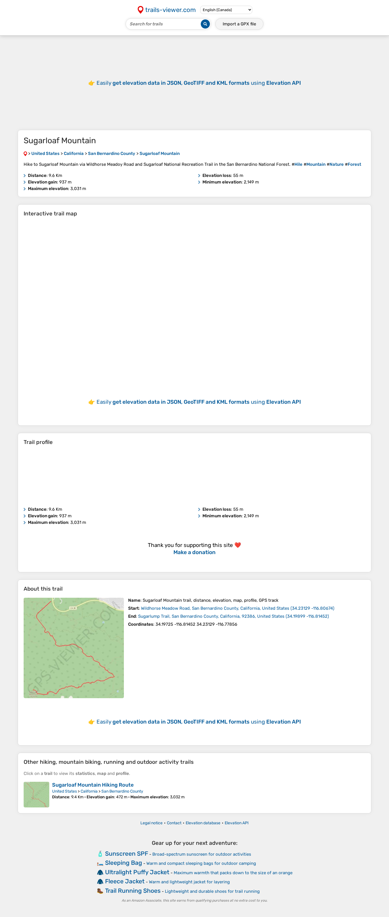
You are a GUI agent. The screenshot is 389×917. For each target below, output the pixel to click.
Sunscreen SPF (126, 853)
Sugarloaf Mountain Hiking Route (93, 785)
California (89, 791)
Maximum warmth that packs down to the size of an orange (233, 872)
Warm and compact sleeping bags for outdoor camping (201, 863)
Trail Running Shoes (133, 890)
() (237, 608)
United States (64, 791)
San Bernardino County (122, 791)
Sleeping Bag (123, 862)
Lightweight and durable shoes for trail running (212, 891)
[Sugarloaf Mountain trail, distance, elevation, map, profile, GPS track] (74, 648)
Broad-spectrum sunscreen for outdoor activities (201, 854)
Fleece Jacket (125, 881)
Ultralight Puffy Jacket (137, 872)
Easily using (199, 83)
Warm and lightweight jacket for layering (189, 881)
